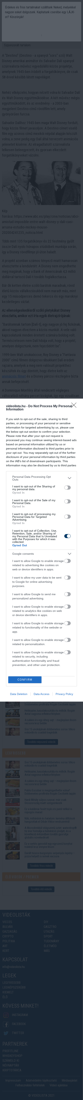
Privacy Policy (64, 694)
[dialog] (41, 550)
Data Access (41, 694)
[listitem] (41, 478)
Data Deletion (18, 694)
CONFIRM (25, 679)
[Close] (75, 406)
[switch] (67, 488)
